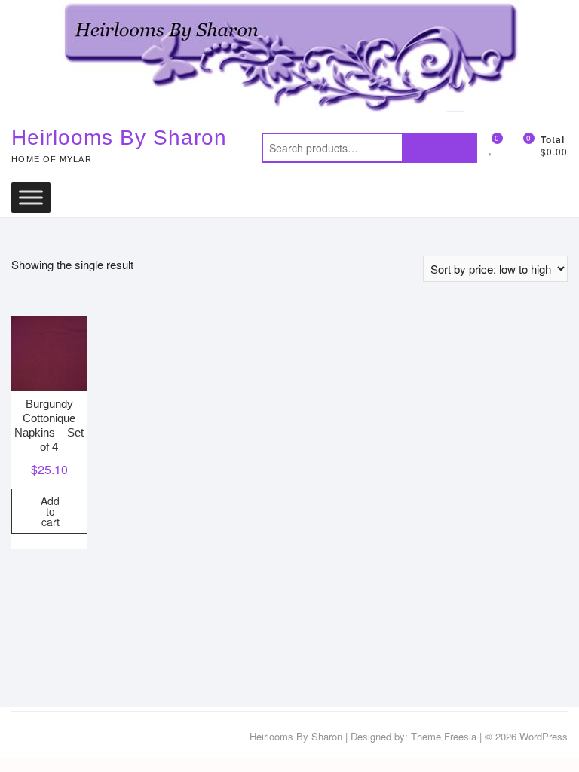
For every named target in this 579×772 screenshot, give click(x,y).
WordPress (543, 736)
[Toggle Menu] (31, 197)
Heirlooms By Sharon (119, 137)
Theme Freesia (443, 736)
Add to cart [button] (50, 511)
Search (439, 148)
